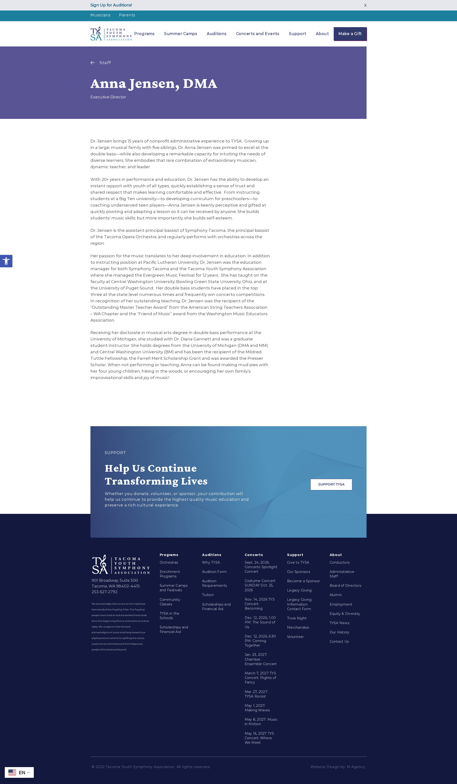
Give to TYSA (298, 562)
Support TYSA (331, 484)
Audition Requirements (214, 583)
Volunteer (295, 637)
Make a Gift (350, 33)
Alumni (336, 595)
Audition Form (214, 572)
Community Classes (170, 601)
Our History (339, 632)
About (322, 33)
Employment (341, 604)
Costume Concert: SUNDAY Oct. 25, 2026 (260, 585)
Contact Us (339, 641)
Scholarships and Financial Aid (174, 629)
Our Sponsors (298, 572)
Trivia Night (297, 618)
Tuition (208, 595)
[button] (6, 261)
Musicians (100, 15)
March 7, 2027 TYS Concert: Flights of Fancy (260, 677)
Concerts (254, 555)
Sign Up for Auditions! (111, 5)
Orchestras (169, 562)
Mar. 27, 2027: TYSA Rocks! (256, 694)
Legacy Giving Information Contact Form (299, 604)
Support (297, 33)
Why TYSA (211, 562)
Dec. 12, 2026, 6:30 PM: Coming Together (260, 640)
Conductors (340, 562)
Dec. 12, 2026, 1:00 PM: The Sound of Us (260, 622)
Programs (144, 33)
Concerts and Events (257, 33)
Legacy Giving (299, 590)
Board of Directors (345, 585)
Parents (127, 15)
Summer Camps (180, 33)
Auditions (217, 33)
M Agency (356, 767)
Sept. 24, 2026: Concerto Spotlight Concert (261, 567)
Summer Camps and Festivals (174, 587)
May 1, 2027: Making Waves (257, 707)
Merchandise (298, 627)
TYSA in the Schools (169, 615)
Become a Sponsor (303, 581)
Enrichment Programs (170, 574)
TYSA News (339, 623)
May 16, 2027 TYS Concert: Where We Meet (259, 738)
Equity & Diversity (345, 614)
